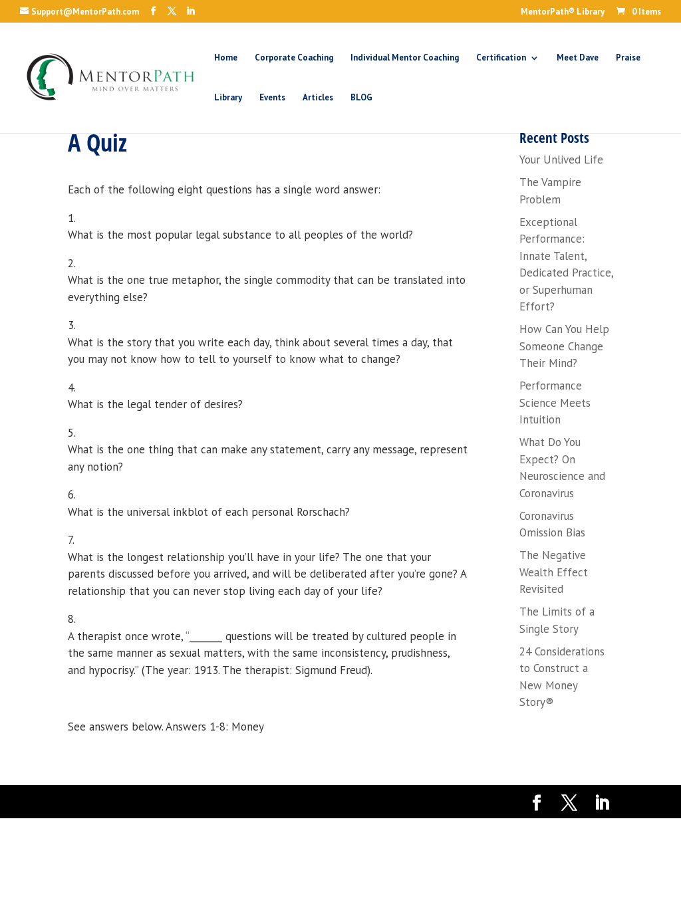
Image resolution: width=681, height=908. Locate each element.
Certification (501, 58)
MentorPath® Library (563, 12)
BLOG (361, 98)
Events (272, 98)
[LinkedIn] (190, 11)
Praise (628, 58)
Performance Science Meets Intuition (555, 402)
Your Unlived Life (561, 159)
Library (228, 98)
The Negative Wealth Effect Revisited (553, 572)
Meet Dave (578, 58)
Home (225, 58)
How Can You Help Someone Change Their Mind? (564, 346)
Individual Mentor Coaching (404, 58)
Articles (318, 98)
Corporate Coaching (294, 58)
